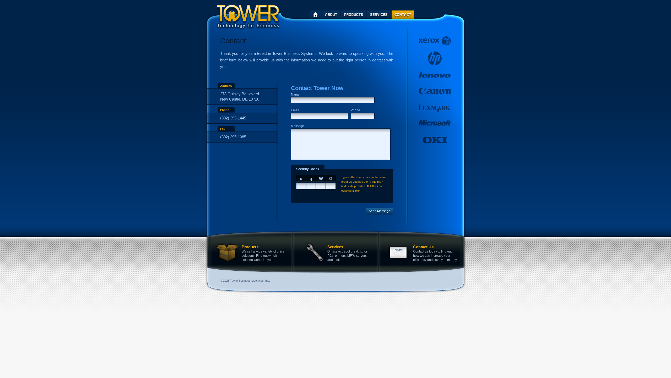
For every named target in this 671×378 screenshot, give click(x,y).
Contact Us (423, 247)
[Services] (378, 14)
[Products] (354, 14)
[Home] (315, 14)
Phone (355, 110)
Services (335, 247)
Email (295, 110)
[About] (331, 14)
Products (250, 247)
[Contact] (403, 14)
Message (297, 126)
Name (295, 94)
